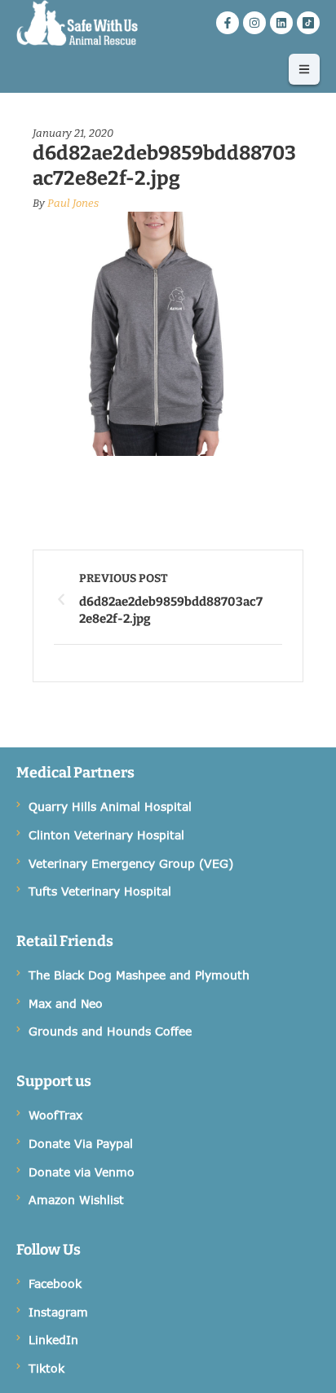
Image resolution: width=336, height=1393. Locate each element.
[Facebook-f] (227, 22)
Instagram (58, 1312)
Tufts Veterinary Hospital (100, 891)
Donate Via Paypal (81, 1143)
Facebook (55, 1283)
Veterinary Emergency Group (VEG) (131, 863)
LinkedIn (53, 1340)
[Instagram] (254, 22)
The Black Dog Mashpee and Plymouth (139, 975)
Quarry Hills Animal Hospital (110, 806)
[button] (304, 69)
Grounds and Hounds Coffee (110, 1031)
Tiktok (46, 1368)
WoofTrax (55, 1115)
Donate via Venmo (82, 1172)
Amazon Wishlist (76, 1200)
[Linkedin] (281, 22)
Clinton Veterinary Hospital (106, 835)
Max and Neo (66, 1003)
